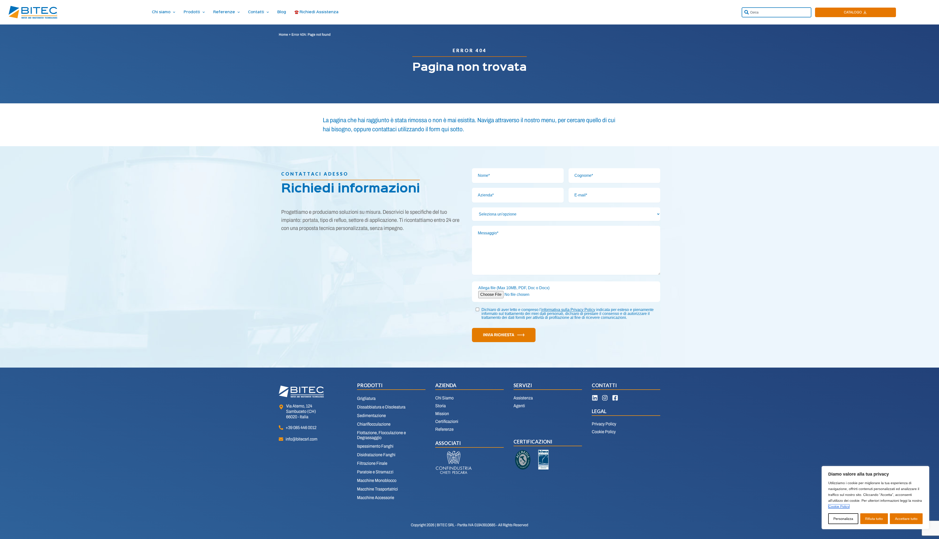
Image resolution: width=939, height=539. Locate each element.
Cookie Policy (838, 506)
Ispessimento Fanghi (375, 446)
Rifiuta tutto (874, 519)
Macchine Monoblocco (376, 480)
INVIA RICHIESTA (498, 335)
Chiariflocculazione (374, 424)
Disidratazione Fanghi (376, 454)
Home (283, 34)
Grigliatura (366, 398)
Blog (281, 12)
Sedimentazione (371, 415)
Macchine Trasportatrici (377, 489)
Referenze (224, 12)
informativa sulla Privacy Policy (568, 310)
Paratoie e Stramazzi (375, 471)
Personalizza (843, 519)
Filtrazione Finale (372, 463)
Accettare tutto (906, 519)
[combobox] (776, 12)
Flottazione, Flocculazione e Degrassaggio (381, 435)
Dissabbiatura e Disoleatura (381, 407)
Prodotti (192, 12)
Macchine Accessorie (375, 497)
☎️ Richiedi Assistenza (316, 12)
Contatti (256, 12)
